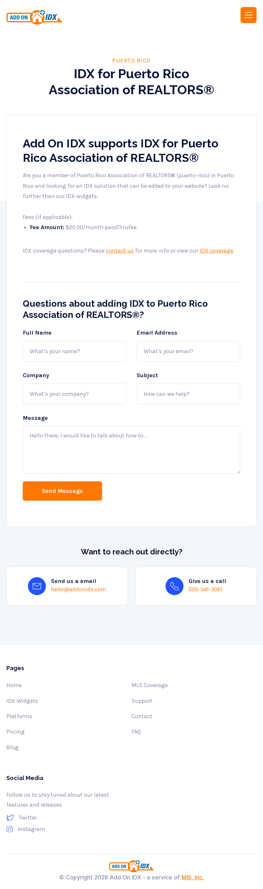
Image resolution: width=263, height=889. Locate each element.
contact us (120, 250)
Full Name (37, 332)
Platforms (19, 716)
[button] (249, 15)
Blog (12, 747)
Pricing (15, 731)
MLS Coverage (150, 685)
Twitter (28, 817)
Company (36, 375)
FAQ (136, 731)
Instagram (31, 829)
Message (35, 418)
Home (14, 685)
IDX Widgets (22, 700)
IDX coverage (216, 250)
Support (142, 700)
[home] (64, 17)
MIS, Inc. (193, 877)
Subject (147, 375)
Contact (142, 716)
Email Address (157, 332)
